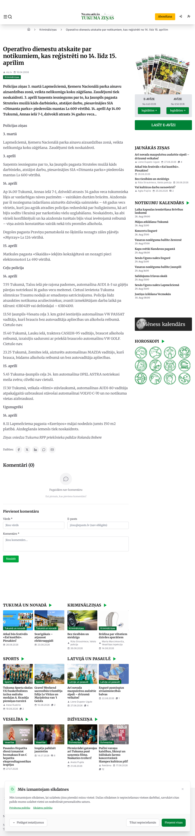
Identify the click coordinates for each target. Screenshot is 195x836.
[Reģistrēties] (189, 17)
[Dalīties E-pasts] (52, 449)
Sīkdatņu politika (42, 807)
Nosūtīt (11, 559)
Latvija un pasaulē (78, 681)
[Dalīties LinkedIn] (35, 449)
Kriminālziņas (48, 29)
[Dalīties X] (27, 449)
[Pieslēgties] (180, 17)
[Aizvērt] (183, 789)
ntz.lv (9, 72)
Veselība (9, 742)
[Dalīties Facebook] (18, 449)
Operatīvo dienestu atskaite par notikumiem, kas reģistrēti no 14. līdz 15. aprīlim (117, 29)
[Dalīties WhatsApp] (43, 449)
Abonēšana (165, 16)
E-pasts (72, 519)
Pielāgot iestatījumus (30, 822)
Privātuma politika (19, 807)
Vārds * (8, 519)
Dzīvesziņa (75, 742)
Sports (8, 681)
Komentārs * (11, 533)
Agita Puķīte (144, 190)
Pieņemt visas (174, 822)
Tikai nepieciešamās (142, 822)
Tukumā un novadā (15, 628)
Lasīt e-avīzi (163, 125)
